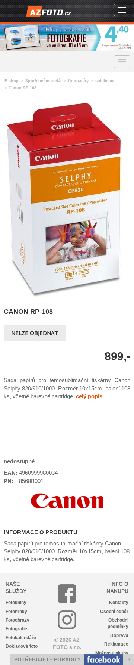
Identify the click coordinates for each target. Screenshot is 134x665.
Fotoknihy (16, 602)
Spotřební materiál (43, 80)
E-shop (11, 80)
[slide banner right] (124, 37)
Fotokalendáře (21, 637)
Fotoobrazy (17, 620)
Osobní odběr (114, 611)
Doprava (119, 635)
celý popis (89, 396)
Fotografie (16, 628)
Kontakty (118, 602)
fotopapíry (78, 80)
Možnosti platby (111, 653)
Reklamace (116, 644)
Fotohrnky (16, 611)
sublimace (105, 80)
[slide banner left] (9, 37)
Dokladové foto (22, 646)
